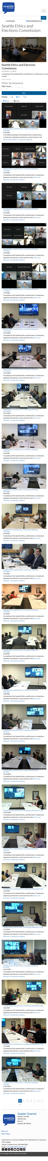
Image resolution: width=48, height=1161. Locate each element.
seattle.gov (10, 21)
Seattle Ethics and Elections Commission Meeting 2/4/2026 (20, 250)
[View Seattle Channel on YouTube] (18, 1149)
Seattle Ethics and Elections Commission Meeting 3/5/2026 (20, 210)
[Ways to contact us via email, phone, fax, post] (24, 1149)
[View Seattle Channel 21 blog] (21, 1149)
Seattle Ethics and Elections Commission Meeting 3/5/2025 (20, 611)
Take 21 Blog (5, 1134)
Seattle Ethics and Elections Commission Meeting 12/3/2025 (20, 330)
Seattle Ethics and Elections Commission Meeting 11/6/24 (20, 771)
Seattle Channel (27, 1113)
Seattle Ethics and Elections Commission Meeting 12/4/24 (20, 731)
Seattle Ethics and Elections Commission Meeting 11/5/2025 (20, 370)
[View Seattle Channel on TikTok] (12, 1149)
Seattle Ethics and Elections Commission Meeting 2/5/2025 (20, 651)
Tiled (17, 101)
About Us (4, 1131)
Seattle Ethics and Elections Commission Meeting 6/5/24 (23, 889)
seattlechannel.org (35, 21)
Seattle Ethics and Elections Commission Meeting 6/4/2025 (20, 530)
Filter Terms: (6, 86)
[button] (24, 49)
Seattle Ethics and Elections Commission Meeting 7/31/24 (20, 849)
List (7, 101)
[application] (24, 49)
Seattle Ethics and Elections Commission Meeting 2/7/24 (23, 1044)
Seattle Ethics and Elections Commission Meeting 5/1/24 (23, 927)
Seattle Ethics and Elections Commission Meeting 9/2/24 (23, 810)
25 (19, 97)
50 (25, 97)
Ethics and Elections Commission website (17, 139)
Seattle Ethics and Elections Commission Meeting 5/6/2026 (20, 169)
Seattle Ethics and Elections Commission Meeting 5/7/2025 (20, 570)
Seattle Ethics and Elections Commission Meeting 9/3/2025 (20, 450)
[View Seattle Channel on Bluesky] (15, 1149)
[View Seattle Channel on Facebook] (3, 1149)
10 (12, 97)
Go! (43, 18)
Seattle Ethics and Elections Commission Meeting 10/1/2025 (20, 410)
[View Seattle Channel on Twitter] (6, 1149)
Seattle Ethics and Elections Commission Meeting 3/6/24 (23, 1006)
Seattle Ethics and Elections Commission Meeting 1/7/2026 (20, 290)
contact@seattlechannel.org (16, 1147)
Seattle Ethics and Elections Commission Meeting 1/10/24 (20, 1083)
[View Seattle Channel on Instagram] (9, 1149)
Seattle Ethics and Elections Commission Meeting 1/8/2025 (20, 691)
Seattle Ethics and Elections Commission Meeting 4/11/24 (20, 966)
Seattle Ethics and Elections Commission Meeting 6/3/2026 (20, 129)
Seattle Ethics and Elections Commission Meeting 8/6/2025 (20, 490)
